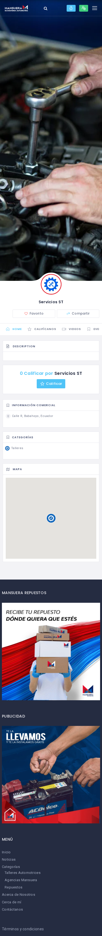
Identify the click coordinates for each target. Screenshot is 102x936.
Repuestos (14, 887)
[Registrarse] (83, 8)
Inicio (6, 852)
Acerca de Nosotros (18, 895)
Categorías (11, 867)
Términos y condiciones (23, 929)
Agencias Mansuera (21, 880)
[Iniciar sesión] (71, 8)
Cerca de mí (11, 902)
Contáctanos (12, 909)
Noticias (9, 859)
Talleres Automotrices (23, 873)
